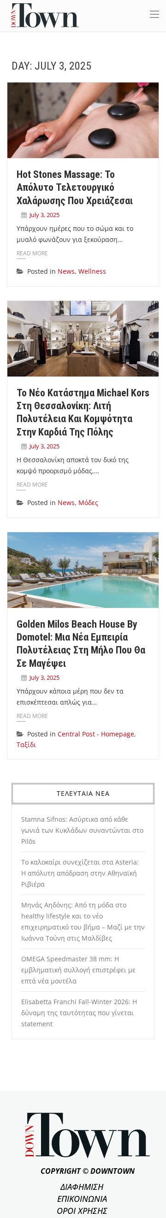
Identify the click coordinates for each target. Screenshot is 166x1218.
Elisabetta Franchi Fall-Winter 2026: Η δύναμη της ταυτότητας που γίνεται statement (79, 1012)
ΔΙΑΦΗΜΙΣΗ (81, 1186)
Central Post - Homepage (96, 734)
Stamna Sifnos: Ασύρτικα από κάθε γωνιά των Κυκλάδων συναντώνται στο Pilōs (82, 830)
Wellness (92, 271)
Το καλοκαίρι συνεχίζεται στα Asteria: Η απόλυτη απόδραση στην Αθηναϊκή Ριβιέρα (80, 873)
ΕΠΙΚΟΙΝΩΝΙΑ (82, 1198)
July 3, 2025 (44, 215)
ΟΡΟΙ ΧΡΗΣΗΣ (82, 1210)
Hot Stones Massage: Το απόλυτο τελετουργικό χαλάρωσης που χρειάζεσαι (75, 187)
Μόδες (88, 502)
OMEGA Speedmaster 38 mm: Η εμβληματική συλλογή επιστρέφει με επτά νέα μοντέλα (78, 969)
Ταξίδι (26, 744)
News (66, 271)
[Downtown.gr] (45, 15)
